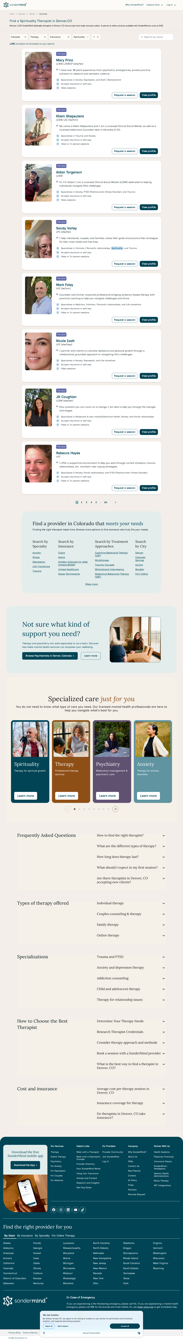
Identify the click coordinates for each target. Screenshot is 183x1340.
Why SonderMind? (134, 4)
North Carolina (101, 1243)
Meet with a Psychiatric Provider (88, 1158)
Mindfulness (102, 560)
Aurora (139, 564)
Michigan (68, 1263)
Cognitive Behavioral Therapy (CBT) (111, 554)
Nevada (97, 1273)
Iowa (36, 1258)
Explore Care (153, 4)
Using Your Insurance (87, 1173)
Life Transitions (41, 566)
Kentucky (38, 1283)
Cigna (61, 552)
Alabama (8, 1248)
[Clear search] (88, 37)
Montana (68, 1283)
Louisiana (68, 1243)
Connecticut (10, 1273)
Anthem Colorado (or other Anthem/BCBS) (73, 563)
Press (131, 1185)
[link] (91, 75)
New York (98, 1278)
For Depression (58, 1171)
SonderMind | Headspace (160, 1167)
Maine (66, 1258)
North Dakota (100, 1248)
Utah (125, 1283)
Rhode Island (130, 1258)
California (8, 1263)
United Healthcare (68, 569)
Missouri (68, 1273)
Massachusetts (71, 1248)
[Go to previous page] (67, 502)
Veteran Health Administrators (161, 1174)
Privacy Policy (15, 1333)
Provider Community (112, 1152)
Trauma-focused (104, 564)
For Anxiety (56, 1166)
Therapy (55, 1152)
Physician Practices (164, 1156)
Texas (126, 1278)
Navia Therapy (161, 1180)
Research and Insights (87, 1183)
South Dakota (130, 1268)
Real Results (134, 1171)
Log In (105, 1161)
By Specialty (42, 1235)
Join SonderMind (110, 1156)
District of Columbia (14, 1278)
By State (9, 1235)
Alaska (7, 1243)
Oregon (127, 1248)
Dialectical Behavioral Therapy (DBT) (112, 575)
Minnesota (69, 1268)
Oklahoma (128, 1243)
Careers (132, 1175)
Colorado (8, 1268)
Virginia (157, 1243)
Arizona (7, 1258)
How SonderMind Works (88, 1168)
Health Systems (162, 1152)
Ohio (95, 1283)
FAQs (130, 1161)
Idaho (36, 1263)
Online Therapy (58, 1156)
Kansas (37, 1278)
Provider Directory (85, 1164)
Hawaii (37, 1253)
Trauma (37, 571)
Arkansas (8, 1253)
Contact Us (133, 1166)
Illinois (37, 1268)
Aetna (61, 557)
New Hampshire (102, 1258)
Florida (37, 1243)
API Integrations (162, 1185)
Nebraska (98, 1253)
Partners (132, 1189)
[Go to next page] (115, 502)
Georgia (37, 1248)
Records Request (136, 1194)
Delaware (8, 1283)
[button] (50, 656)
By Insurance (25, 1235)
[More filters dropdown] (96, 37)
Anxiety (37, 552)
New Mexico (100, 1268)
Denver (139, 552)
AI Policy (132, 1180)
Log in (170, 4)
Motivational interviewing (109, 569)
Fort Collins (141, 573)
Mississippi (69, 1278)
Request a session (124, 95)
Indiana (37, 1273)
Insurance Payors (163, 1161)
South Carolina (131, 1263)
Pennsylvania (130, 1253)
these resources (145, 1307)
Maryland (68, 1253)
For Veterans (57, 1180)
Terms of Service (30, 1333)
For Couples (57, 1175)
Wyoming (158, 1268)
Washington (160, 1253)
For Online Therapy (63, 1235)
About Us (132, 1156)
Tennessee (129, 1273)
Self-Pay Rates (84, 1187)
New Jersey (99, 1263)
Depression (39, 561)
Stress (36, 557)
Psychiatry (56, 1161)
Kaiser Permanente (69, 573)
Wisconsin (159, 1258)
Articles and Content (86, 1178)
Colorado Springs (140, 559)
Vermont (158, 1248)
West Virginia (160, 1263)
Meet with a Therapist (87, 1152)
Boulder (139, 569)
